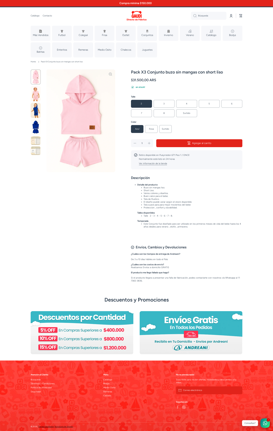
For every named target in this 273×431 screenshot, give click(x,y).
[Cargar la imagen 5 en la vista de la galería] (36, 140)
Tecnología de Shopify (63, 426)
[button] (240, 15)
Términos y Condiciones (43, 383)
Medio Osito (109, 387)
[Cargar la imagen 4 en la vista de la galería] (36, 127)
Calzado (107, 395)
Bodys (106, 383)
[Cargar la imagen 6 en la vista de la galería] (36, 150)
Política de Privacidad (41, 387)
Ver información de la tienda (153, 163)
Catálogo (107, 379)
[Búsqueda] (194, 16)
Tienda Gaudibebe (46, 426)
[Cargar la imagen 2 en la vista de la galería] (36, 93)
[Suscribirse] (238, 390)
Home (33, 62)
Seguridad (36, 391)
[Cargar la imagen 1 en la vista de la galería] (36, 77)
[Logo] (136, 15)
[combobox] (208, 16)
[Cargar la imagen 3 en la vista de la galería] (36, 110)
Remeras (107, 391)
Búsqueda (36, 379)
